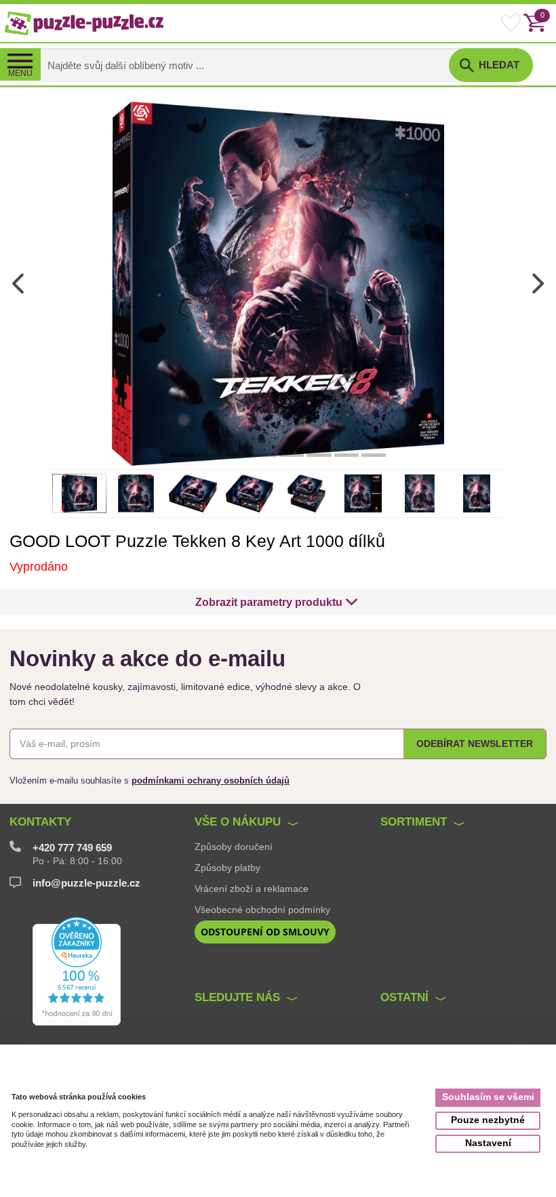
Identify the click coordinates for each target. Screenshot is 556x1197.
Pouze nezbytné (488, 1120)
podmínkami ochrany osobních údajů (211, 780)
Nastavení (488, 1143)
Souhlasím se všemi (488, 1097)
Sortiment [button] (413, 821)
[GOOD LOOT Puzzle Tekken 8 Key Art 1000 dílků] (278, 283)
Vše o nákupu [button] (238, 821)
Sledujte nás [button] (237, 997)
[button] (276, 602)
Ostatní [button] (404, 997)
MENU (20, 73)
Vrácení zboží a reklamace (252, 888)
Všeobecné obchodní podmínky (262, 909)
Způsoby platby (227, 867)
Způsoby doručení (234, 846)
